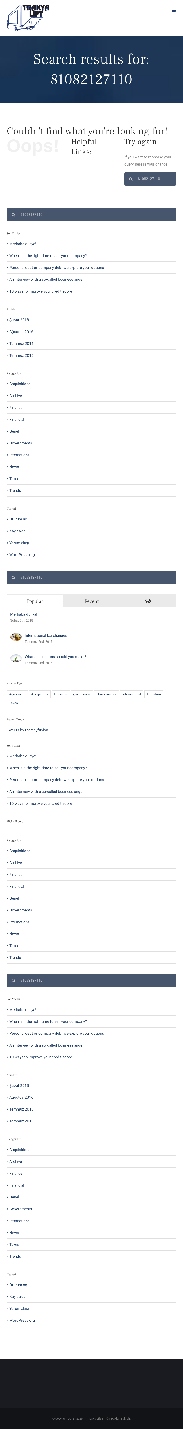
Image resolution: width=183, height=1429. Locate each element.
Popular (35, 601)
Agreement (17, 694)
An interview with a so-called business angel (46, 279)
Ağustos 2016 (21, 331)
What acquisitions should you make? (55, 656)
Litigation (154, 694)
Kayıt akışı (18, 531)
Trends (15, 490)
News (14, 467)
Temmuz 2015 (21, 355)
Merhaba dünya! (22, 244)
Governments (20, 443)
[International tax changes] (16, 637)
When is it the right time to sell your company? (48, 255)
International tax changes (46, 635)
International (20, 455)
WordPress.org (22, 554)
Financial (16, 419)
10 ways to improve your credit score (40, 291)
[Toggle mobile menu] (174, 10)
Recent (92, 601)
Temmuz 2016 (21, 343)
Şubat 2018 (19, 320)
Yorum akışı (19, 543)
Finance (15, 407)
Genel (14, 431)
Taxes (14, 478)
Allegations (39, 694)
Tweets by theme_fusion (27, 730)
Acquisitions (19, 384)
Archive (15, 395)
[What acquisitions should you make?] (16, 658)
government (82, 694)
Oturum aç (18, 519)
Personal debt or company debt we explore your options (56, 267)
